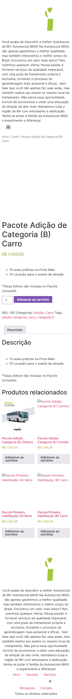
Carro (15, 136)
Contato (46, 688)
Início (5, 136)
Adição (39, 313)
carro (32, 317)
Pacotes (32, 674)
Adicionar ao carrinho (33, 299)
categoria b (46, 317)
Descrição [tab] (14, 330)
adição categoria (14, 317)
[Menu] (8, 127)
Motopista (27, 688)
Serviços (50, 674)
